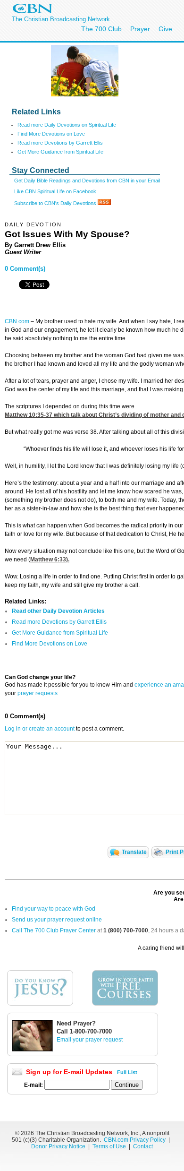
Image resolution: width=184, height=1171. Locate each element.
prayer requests (37, 693)
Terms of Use (109, 1146)
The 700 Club (101, 29)
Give (165, 29)
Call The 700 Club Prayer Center (54, 930)
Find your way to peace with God (53, 908)
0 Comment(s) (25, 268)
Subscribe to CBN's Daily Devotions (56, 203)
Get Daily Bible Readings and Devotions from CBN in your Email (87, 180)
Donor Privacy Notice (58, 1146)
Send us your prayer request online (57, 919)
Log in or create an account (40, 728)
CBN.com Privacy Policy (135, 1140)
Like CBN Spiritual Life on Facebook (55, 191)
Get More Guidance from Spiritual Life (60, 152)
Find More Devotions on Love (51, 134)
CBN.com (17, 321)
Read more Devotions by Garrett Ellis (60, 143)
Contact (143, 1146)
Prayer (140, 29)
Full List (127, 1072)
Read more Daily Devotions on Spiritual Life (66, 125)
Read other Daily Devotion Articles (58, 611)
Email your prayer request (90, 1039)
